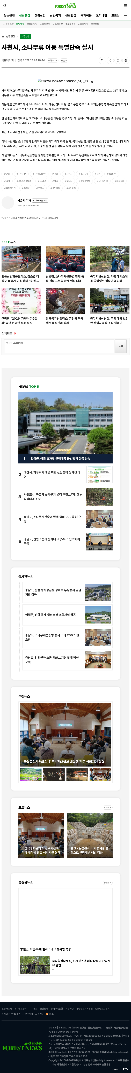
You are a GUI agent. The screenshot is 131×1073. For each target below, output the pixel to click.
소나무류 (84, 174)
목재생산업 (11, 188)
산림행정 (24, 15)
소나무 (43, 181)
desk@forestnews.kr (28, 205)
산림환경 (70, 15)
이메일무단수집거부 (11, 1014)
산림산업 (40, 15)
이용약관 (70, 1008)
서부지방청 (83, 24)
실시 (8, 181)
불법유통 (56, 188)
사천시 (69, 174)
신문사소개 (7, 1008)
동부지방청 (45, 24)
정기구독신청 (57, 1008)
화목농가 (120, 181)
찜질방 (27, 188)
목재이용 (86, 15)
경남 (56, 174)
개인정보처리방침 (84, 1008)
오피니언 (101, 15)
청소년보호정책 (102, 1008)
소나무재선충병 (25, 181)
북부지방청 (32, 24)
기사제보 (33, 1008)
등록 (121, 346)
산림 (8, 174)
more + (107, 807)
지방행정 (20, 24)
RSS (51, 1014)
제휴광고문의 (20, 1008)
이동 (98, 174)
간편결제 (44, 1008)
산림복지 (55, 15)
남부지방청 (58, 24)
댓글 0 (64, 60)
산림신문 (22, 174)
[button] (22, 733)
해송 (56, 181)
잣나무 (69, 181)
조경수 (41, 188)
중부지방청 (70, 24)
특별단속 (113, 174)
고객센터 (39, 1014)
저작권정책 (28, 1014)
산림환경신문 (40, 174)
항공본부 (95, 24)
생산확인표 (103, 181)
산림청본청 (8, 24)
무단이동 (72, 188)
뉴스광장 (9, 15)
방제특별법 (85, 181)
